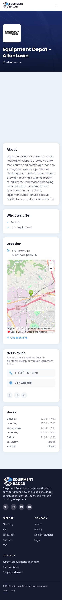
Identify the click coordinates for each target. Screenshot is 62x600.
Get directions (18, 337)
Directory (8, 524)
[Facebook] (10, 395)
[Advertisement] (31, 104)
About (37, 524)
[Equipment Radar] (13, 5)
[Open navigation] (56, 5)
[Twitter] (17, 395)
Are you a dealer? (13, 572)
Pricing (38, 529)
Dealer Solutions (43, 534)
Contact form (11, 567)
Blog (5, 529)
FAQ (5, 545)
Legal (37, 540)
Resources (9, 534)
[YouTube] (29, 507)
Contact (7, 540)
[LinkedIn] (24, 395)
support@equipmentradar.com (21, 561)
